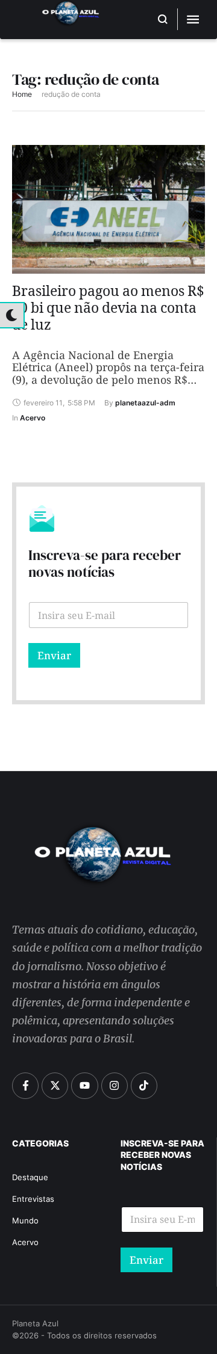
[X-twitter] (55, 1085)
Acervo (25, 1242)
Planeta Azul (35, 1323)
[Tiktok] (144, 1085)
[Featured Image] (108, 209)
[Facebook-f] (25, 1085)
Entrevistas (33, 1199)
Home (22, 94)
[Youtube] (84, 1085)
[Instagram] (114, 1085)
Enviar (54, 655)
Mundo (25, 1220)
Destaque (30, 1177)
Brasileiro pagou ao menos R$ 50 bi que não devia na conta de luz (108, 310)
